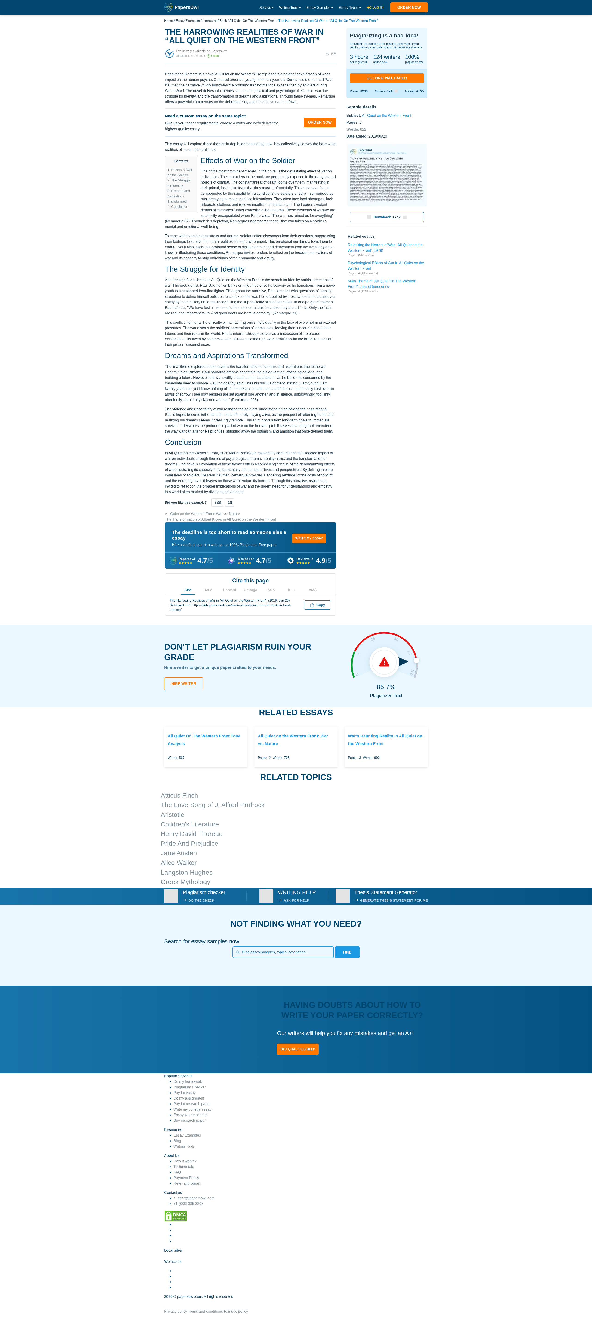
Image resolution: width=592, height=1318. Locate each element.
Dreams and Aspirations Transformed (178, 196)
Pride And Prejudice (189, 843)
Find (347, 952)
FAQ (177, 1172)
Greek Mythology (185, 881)
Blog (177, 1141)
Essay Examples (188, 20)
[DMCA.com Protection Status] (175, 1216)
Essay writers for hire (190, 1115)
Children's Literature (190, 824)
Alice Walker (179, 862)
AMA (313, 590)
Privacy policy (175, 1311)
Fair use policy (236, 1311)
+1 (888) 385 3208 (188, 1204)
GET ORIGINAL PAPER (387, 78)
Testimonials (183, 1167)
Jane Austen (179, 853)
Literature (210, 20)
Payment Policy (186, 1178)
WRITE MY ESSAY (309, 538)
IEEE (292, 590)
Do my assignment (188, 1098)
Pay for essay (184, 1093)
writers (386, 57)
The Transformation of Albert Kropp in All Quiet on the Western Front (220, 519)
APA (187, 590)
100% (412, 57)
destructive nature (271, 102)
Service (265, 7)
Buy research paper (189, 1120)
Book (223, 20)
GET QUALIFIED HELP (298, 1049)
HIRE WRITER (183, 684)
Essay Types (348, 7)
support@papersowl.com (193, 1198)
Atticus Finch (179, 795)
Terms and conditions (205, 1311)
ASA (271, 590)
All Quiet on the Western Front (252, 20)
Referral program (187, 1183)
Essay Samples (318, 7)
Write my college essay (192, 1109)
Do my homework (187, 1082)
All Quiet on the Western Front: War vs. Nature (202, 514)
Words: (356, 129)
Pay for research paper (192, 1104)
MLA (209, 590)
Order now (409, 7)
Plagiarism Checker (189, 1087)
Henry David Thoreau (192, 833)
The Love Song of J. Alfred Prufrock (213, 804)
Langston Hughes (187, 872)
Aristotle (172, 814)
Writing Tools (288, 7)
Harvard (229, 590)
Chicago (250, 590)
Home (168, 20)
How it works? (185, 1161)
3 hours (359, 57)
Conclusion (177, 207)
